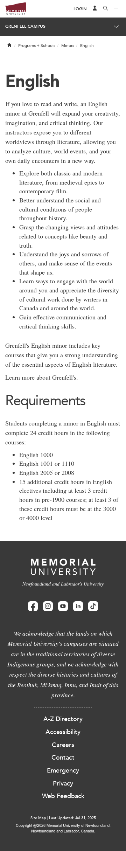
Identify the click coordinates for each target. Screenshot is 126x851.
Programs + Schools (36, 45)
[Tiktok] (93, 606)
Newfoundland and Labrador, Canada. (63, 830)
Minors (67, 45)
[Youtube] (63, 606)
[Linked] (78, 606)
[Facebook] (33, 606)
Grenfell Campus (25, 26)
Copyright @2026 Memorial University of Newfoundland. (63, 825)
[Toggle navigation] (116, 9)
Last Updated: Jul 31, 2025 (72, 818)
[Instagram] (48, 606)
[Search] (105, 8)
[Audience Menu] (94, 8)
